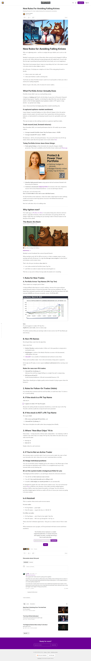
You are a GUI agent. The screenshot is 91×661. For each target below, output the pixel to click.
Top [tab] (24, 603)
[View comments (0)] (35, 612)
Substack (39, 658)
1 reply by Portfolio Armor (32, 592)
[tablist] (28, 562)
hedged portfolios (43, 187)
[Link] (21, 49)
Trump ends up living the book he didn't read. (32, 617)
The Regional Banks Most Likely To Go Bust (35, 624)
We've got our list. (27, 626)
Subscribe (80, 2)
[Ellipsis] (67, 574)
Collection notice (54, 652)
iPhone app (64, 148)
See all (25, 633)
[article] (45, 610)
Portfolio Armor (29, 13)
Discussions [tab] (32, 603)
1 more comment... (27, 597)
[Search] (73, 2)
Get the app (51, 655)
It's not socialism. (26, 609)
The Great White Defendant (31, 616)
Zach (27, 573)
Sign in (87, 2)
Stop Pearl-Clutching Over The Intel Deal (34, 607)
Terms (48, 652)
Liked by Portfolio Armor (31, 575)
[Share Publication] (76, 2)
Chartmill (27, 357)
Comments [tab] (26, 562)
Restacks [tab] (31, 562)
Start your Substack (42, 655)
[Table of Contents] (1, 330)
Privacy (45, 652)
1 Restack (35, 549)
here (56, 140)
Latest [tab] (27, 603)
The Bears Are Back (38, 213)
